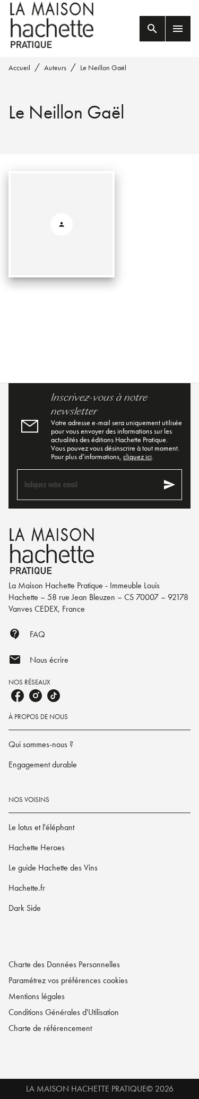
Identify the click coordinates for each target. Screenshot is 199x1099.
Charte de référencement (50, 1028)
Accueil (19, 67)
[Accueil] (53, 25)
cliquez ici (137, 456)
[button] (99, 744)
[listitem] (17, 696)
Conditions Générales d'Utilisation (63, 1012)
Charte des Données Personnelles (64, 964)
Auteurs (55, 67)
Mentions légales (36, 996)
